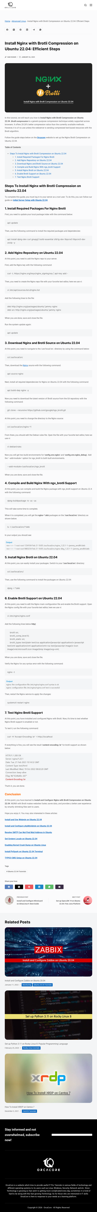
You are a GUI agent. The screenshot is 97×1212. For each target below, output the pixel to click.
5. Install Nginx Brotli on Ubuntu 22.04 (32, 170)
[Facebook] (7, 29)
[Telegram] (33, 29)
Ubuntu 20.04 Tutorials (43, 985)
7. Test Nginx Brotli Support (27, 177)
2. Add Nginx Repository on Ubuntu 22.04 (33, 160)
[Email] (59, 887)
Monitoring (27, 985)
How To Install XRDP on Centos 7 (19, 1107)
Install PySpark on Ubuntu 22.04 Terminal (24, 851)
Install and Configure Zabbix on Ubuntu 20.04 (25, 980)
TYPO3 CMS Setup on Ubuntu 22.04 (21, 858)
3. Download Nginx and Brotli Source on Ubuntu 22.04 (39, 164)
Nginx (25, 365)
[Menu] (91, 5)
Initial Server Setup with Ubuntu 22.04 (30, 200)
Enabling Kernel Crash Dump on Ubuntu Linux (25, 845)
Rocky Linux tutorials (31, 1048)
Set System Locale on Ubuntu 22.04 (21, 839)
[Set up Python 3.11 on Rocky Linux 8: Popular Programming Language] (48, 1015)
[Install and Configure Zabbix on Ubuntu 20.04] (48, 952)
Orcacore (41, 137)
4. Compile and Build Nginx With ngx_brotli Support (37, 167)
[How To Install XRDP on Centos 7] (48, 1078)
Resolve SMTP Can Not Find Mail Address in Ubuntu (28, 832)
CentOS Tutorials (29, 1111)
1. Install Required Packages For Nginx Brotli (34, 157)
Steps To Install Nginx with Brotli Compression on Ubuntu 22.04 (38, 153)
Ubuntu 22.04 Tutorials (16, 871)
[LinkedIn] (27, 29)
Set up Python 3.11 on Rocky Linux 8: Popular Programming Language (36, 1044)
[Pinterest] (20, 29)
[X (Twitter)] (13, 29)
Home (7, 21)
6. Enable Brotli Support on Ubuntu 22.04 (33, 174)
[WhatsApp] (40, 29)
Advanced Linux (19, 21)
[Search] (85, 5)
